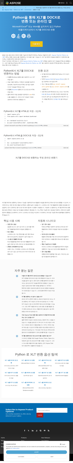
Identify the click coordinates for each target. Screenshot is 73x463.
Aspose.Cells (49, 79)
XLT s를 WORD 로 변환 (44, 384)
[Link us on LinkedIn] (32, 430)
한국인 (62, 3)
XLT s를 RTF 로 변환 (11, 382)
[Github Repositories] (44, 430)
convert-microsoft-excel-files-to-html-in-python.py (19, 125)
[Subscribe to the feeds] (48, 430)
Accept (36, 452)
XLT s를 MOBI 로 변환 (28, 372)
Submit (40, 415)
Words (49, 94)
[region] (36, 118)
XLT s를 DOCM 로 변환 (11, 362)
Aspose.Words (59, 79)
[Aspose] (13, 2)
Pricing (3, 441)
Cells (43, 94)
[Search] (70, 3)
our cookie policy (15, 448)
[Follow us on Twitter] (28, 430)
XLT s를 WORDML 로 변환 (28, 384)
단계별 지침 (57, 99)
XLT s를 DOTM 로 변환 (45, 362)
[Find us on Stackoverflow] (36, 430)
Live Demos (45, 441)
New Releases (45, 438)
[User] (67, 3)
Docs (22, 441)
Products (24, 438)
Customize (21, 456)
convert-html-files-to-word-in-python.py (16, 147)
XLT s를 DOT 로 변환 (11, 372)
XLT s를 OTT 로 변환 (61, 372)
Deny (52, 456)
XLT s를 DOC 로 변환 (28, 360)
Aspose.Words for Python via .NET (31, 63)
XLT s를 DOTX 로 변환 (62, 360)
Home (3, 438)
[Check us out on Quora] (40, 430)
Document (15, 89)
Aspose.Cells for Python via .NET (33, 61)
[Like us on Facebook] (24, 430)
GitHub (46, 125)
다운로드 (36, 44)
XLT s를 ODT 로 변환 (44, 372)
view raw (65, 125)
